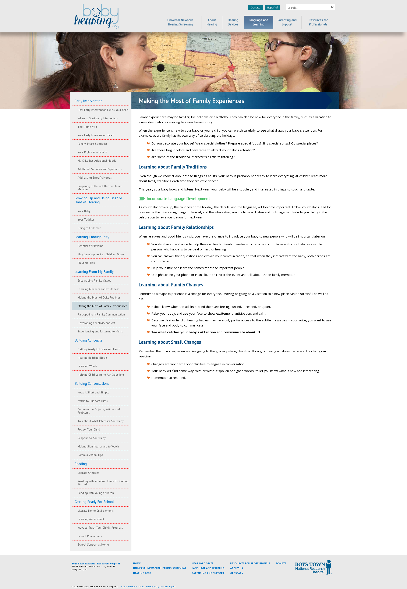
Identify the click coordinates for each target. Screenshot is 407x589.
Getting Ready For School (94, 501)
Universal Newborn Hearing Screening (159, 568)
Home (137, 563)
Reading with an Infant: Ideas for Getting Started (103, 482)
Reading (81, 463)
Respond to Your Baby (92, 438)
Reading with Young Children (96, 493)
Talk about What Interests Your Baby (101, 421)
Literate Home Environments (96, 511)
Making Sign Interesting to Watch (98, 446)
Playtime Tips (86, 263)
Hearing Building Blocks (92, 358)
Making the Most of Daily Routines (99, 297)
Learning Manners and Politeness (98, 289)
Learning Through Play (92, 237)
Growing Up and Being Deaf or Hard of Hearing (98, 200)
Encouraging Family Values (94, 280)
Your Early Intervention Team (96, 135)
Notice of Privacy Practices (131, 586)
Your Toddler (86, 219)
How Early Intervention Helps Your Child (103, 110)
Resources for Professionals (250, 563)
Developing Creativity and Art (96, 323)
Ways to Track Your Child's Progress (100, 527)
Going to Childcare (89, 228)
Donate (255, 7)
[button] (332, 7)
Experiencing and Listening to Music (100, 331)
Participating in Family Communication (101, 314)
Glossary (236, 573)
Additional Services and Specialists (100, 169)
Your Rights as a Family (92, 152)
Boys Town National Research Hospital (96, 563)
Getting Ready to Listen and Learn (99, 349)
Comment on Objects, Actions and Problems (99, 410)
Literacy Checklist (88, 473)
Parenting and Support (208, 573)
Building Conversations (92, 383)
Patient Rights (168, 586)
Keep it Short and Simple (93, 392)
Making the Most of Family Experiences (102, 306)
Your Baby (84, 211)
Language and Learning (208, 568)
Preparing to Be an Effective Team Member (99, 187)
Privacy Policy (152, 586)
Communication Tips (90, 455)
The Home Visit (87, 127)
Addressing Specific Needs (95, 177)
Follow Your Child (89, 429)
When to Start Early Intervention (98, 118)
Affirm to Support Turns (93, 401)
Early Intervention (88, 101)
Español (272, 7)
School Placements (90, 536)
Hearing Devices (202, 563)
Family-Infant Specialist (92, 144)
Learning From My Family (94, 271)
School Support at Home (93, 544)
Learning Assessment (91, 519)
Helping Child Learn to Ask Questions (101, 374)
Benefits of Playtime (90, 246)
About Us (236, 568)
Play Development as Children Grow (101, 254)
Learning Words (87, 366)
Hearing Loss (142, 573)
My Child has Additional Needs (97, 161)
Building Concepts (88, 340)
